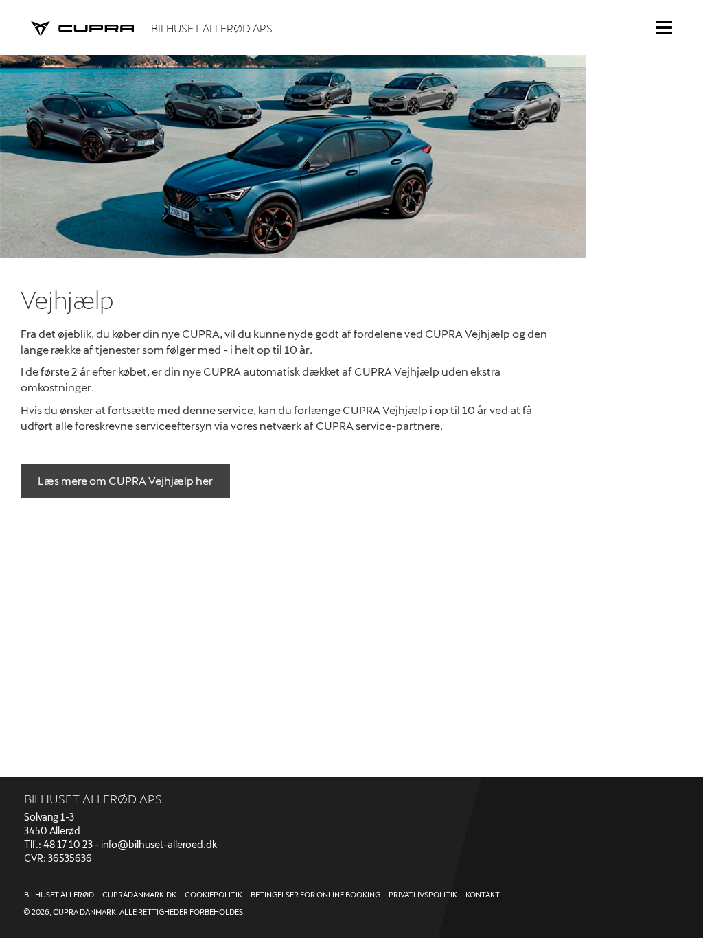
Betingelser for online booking (315, 894)
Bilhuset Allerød (59, 894)
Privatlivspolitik (423, 894)
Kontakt (482, 894)
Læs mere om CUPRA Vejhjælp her (125, 480)
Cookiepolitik (213, 894)
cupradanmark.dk (139, 894)
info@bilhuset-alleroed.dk (159, 844)
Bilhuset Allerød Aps (212, 27)
